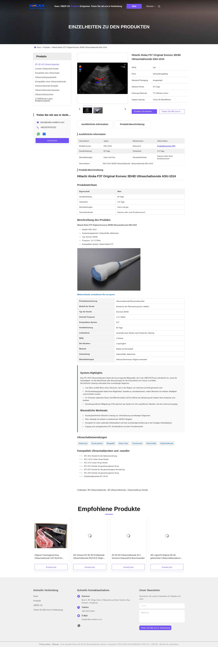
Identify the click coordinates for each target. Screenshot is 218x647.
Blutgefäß (111, 443)
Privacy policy (44, 644)
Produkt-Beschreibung (132, 124)
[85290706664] (79, 626)
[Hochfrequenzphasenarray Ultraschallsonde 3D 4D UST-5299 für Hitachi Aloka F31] (128, 536)
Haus (57, 6)
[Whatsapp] (38, 134)
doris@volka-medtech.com (52, 122)
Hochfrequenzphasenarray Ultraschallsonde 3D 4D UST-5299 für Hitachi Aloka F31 (127, 557)
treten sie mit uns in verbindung (155, 628)
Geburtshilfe (151, 443)
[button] (37, 541)
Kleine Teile (123, 443)
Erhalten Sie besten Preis (145, 111)
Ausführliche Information (94, 124)
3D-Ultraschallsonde (97, 490)
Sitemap (55, 644)
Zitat (134, 6)
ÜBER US (65, 6)
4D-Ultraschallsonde (116, 490)
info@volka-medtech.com (92, 619)
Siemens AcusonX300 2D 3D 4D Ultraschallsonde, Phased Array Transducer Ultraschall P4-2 (88, 557)
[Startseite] (36, 6)
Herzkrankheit (97, 443)
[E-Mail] (44, 134)
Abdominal (83, 443)
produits (37, 601)
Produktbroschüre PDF (166, 146)
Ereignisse (85, 6)
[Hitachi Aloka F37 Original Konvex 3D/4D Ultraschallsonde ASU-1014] (102, 78)
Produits (75, 6)
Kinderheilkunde (166, 443)
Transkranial (137, 443)
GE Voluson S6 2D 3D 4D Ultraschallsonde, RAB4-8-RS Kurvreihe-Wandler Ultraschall (163, 557)
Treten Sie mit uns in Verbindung (106, 6)
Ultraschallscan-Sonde (137, 490)
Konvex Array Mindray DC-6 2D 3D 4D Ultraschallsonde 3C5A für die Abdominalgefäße (50, 557)
